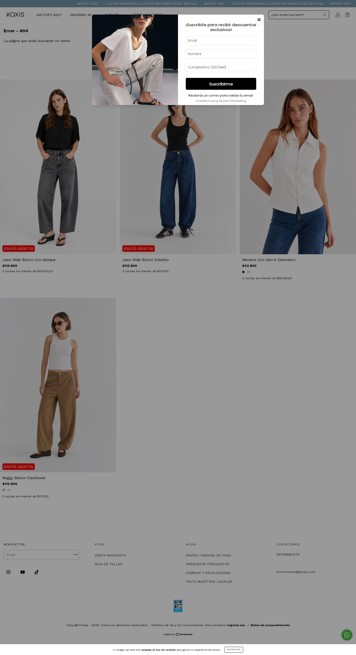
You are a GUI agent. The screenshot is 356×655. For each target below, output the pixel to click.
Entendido (233, 649)
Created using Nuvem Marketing (221, 101)
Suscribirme (221, 84)
